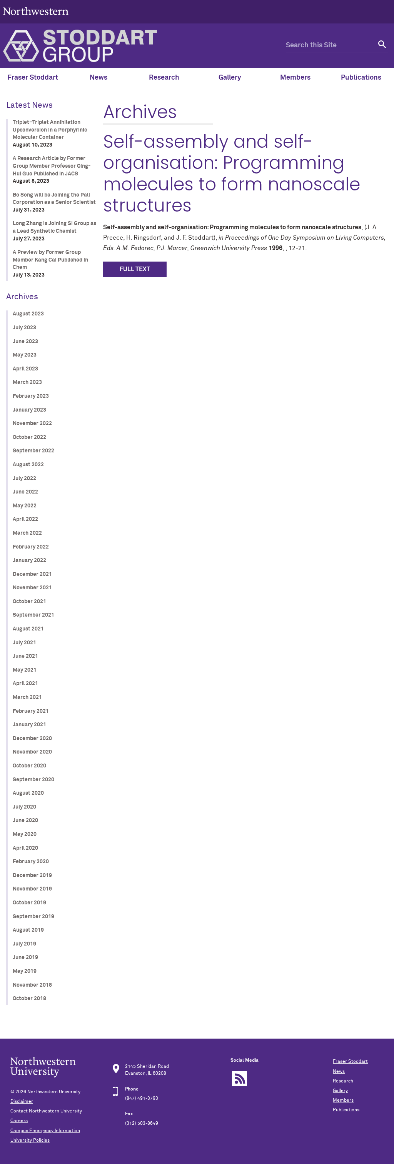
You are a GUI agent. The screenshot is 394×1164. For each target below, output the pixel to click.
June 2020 (25, 820)
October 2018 (29, 998)
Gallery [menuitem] (230, 77)
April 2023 (25, 369)
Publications (346, 1110)
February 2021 (31, 711)
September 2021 (33, 615)
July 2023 (24, 327)
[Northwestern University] (35, 20)
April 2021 (25, 683)
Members (343, 1100)
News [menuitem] (98, 77)
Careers (19, 1121)
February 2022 (31, 547)
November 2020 (32, 752)
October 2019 (29, 903)
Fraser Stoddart (350, 1061)
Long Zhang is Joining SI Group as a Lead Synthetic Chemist (54, 227)
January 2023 (29, 410)
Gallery (340, 1091)
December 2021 (32, 574)
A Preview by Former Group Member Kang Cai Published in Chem (50, 260)
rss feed (239, 1078)
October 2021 (29, 601)
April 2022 (25, 519)
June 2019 (25, 957)
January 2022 (29, 560)
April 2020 (25, 848)
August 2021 (28, 629)
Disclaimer (21, 1101)
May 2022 (25, 506)
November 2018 (32, 985)
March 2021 (27, 697)
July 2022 (24, 478)
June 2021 (25, 656)
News (339, 1071)
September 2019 (33, 916)
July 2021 (24, 642)
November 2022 (32, 423)
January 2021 (29, 724)
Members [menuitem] (295, 77)
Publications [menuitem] (361, 77)
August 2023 (28, 314)
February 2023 (31, 396)
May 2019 (25, 971)
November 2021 (32, 587)
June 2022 (25, 492)
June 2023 (25, 341)
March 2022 (27, 533)
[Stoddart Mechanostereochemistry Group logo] (144, 46)
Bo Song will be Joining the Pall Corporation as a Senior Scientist (54, 198)
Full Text (135, 269)
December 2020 (32, 738)
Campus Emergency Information (45, 1131)
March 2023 (27, 382)
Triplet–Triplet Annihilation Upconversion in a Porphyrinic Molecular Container (50, 130)
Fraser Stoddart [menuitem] (32, 77)
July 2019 (24, 944)
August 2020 (28, 793)
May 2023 (25, 355)
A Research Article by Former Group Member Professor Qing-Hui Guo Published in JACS (51, 166)
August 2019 (28, 930)
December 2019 (32, 875)
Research (343, 1081)
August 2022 (28, 464)
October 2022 (29, 437)
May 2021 (25, 670)
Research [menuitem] (164, 77)
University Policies (30, 1140)
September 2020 (33, 779)
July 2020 (24, 807)
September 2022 (33, 451)
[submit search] (381, 45)
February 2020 (31, 861)
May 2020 (25, 834)
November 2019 (32, 889)
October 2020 (29, 766)
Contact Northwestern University (46, 1111)
